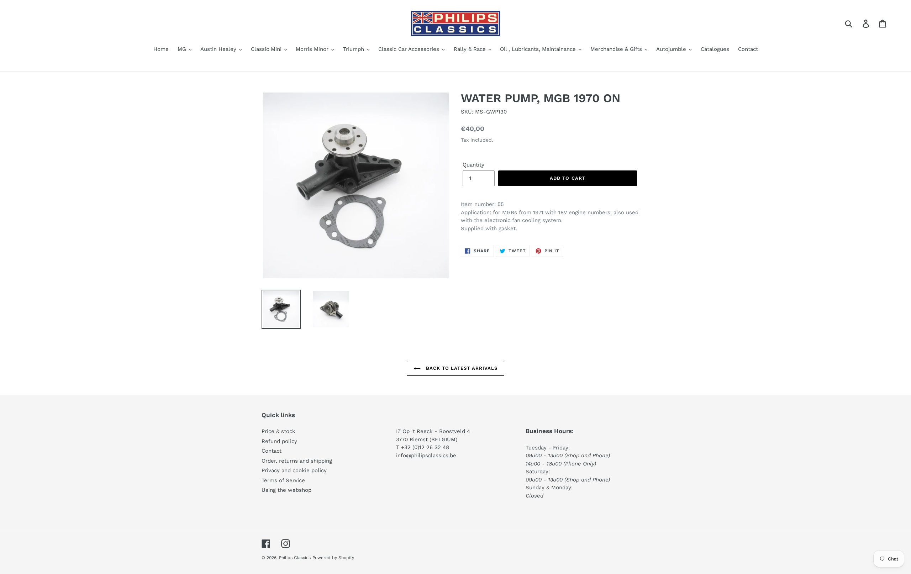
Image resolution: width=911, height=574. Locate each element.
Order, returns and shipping (297, 461)
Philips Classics (295, 557)
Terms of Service (283, 480)
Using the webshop (286, 490)
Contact (271, 451)
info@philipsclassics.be (426, 455)
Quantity (473, 165)
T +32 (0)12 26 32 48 (422, 447)
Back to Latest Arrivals (461, 368)
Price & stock (278, 431)
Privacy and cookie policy (294, 470)
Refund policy (279, 441)
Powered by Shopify (333, 557)
